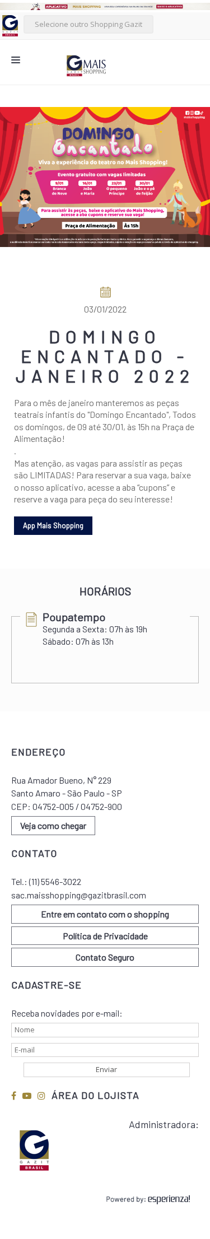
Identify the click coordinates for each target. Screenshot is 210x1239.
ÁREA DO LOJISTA (95, 1095)
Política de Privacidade (105, 935)
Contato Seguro (105, 957)
